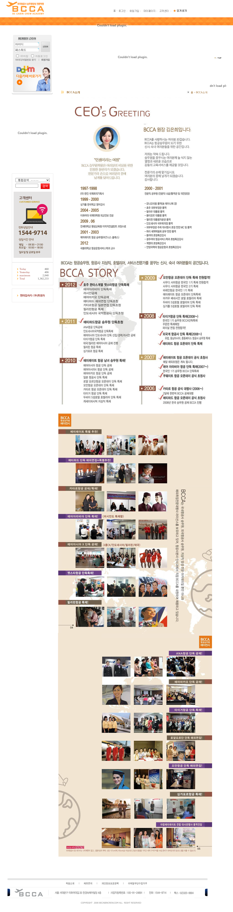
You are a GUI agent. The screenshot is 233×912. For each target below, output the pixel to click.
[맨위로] (218, 58)
